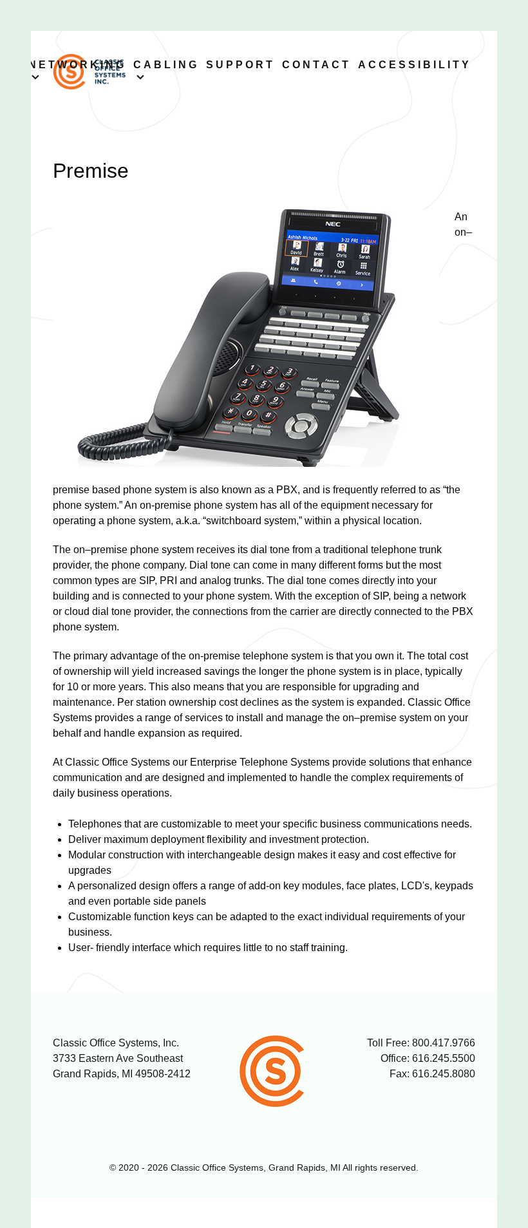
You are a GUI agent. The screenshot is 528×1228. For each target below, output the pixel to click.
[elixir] (280, 1071)
